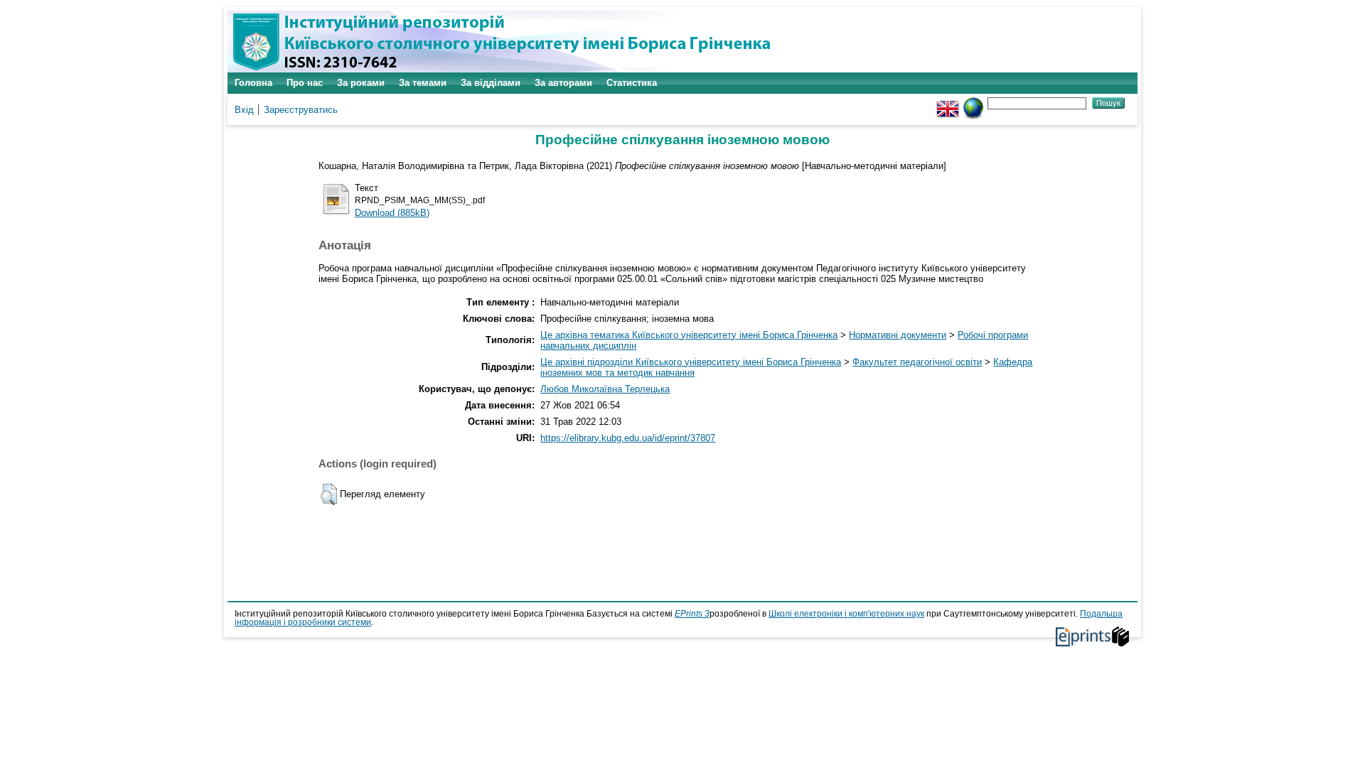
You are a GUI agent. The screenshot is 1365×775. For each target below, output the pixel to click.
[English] (947, 102)
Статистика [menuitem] (631, 82)
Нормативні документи (897, 335)
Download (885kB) (392, 212)
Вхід (244, 109)
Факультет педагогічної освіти (917, 362)
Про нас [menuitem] (305, 82)
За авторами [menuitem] (563, 82)
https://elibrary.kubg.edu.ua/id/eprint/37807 (627, 438)
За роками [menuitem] (361, 82)
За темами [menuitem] (422, 82)
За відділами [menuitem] (490, 82)
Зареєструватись (301, 109)
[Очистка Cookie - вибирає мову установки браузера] (973, 102)
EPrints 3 (692, 613)
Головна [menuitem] (253, 82)
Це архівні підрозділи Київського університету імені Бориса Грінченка (690, 362)
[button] (329, 494)
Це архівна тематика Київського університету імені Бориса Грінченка (688, 335)
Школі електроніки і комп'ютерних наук (846, 613)
